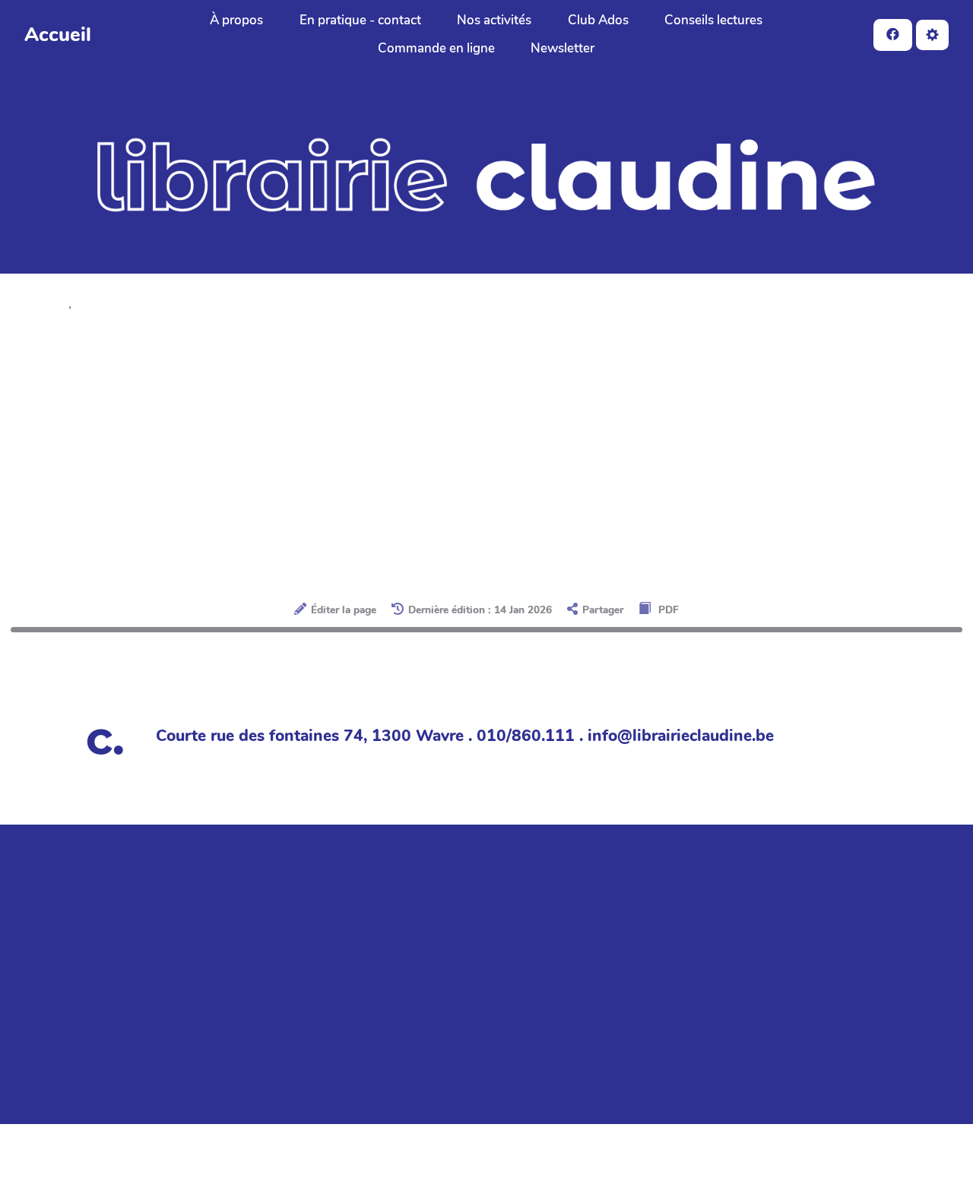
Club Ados (598, 20)
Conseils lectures (713, 20)
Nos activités (494, 20)
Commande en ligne (436, 48)
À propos (236, 20)
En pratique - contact (360, 20)
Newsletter (562, 48)
